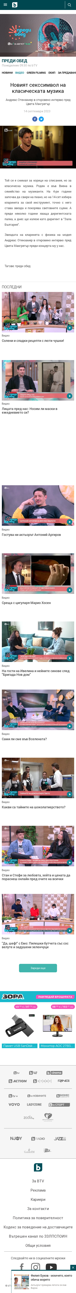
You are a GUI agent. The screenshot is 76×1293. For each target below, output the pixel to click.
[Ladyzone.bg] (33, 1104)
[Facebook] (22, 1265)
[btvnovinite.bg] (37, 1096)
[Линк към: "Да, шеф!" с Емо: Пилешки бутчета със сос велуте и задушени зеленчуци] (38, 927)
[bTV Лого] (38, 1167)
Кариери (38, 1199)
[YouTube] (52, 1265)
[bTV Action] (16, 1081)
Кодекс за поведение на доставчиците (38, 1227)
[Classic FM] (29, 1150)
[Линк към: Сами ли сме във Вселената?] (38, 723)
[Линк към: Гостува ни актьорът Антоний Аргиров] (38, 518)
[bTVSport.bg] (58, 1104)
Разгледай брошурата (55, 997)
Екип (52, 72)
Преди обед (14, 61)
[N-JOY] (16, 1139)
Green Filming (36, 72)
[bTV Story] (41, 1081)
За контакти (38, 1208)
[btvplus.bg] (13, 1096)
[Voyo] (13, 1104)
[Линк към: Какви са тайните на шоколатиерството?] (38, 791)
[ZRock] (48, 1150)
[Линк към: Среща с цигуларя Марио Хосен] (38, 586)
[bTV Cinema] (54, 1073)
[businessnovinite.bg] (62, 1096)
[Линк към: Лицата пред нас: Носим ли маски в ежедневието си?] (38, 393)
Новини (7, 72)
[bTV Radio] (38, 1139)
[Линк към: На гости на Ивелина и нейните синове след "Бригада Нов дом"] (38, 654)
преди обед (22, 266)
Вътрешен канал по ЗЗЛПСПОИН (38, 1236)
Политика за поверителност (38, 1218)
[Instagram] (36, 1265)
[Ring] (62, 1081)
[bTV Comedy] (33, 1073)
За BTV (38, 1181)
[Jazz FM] (59, 1138)
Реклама (38, 1190)
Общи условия (38, 1245)
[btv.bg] (17, 1073)
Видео (19, 72)
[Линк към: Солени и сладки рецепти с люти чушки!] (38, 325)
